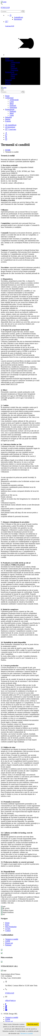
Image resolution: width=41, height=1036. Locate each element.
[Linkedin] (6, 1008)
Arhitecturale (15, 62)
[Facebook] (6, 133)
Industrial (8, 80)
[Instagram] (6, 139)
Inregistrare (18, 19)
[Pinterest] (6, 137)
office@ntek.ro (10, 1000)
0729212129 (5, 7)
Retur (7, 925)
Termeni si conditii (11, 939)
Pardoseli (13, 68)
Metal (12, 66)
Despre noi (9, 943)
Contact (8, 930)
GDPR (7, 941)
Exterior (8, 84)
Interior (7, 82)
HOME (7, 150)
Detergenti (14, 70)
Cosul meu (11, 129)
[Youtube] (6, 1010)
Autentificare (18, 17)
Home (7, 58)
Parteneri (8, 945)
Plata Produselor (11, 927)
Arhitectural (9, 60)
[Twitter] (6, 135)
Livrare (7, 929)
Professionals (9, 72)
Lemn (12, 64)
